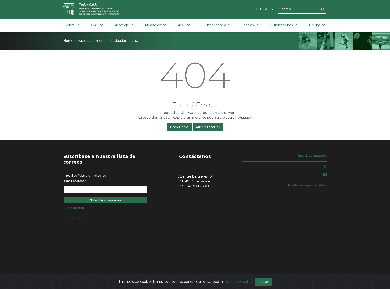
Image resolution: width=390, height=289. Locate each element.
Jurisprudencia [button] (214, 25)
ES (271, 9)
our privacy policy (238, 282)
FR (265, 9)
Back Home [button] (179, 127)
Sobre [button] (70, 25)
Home (68, 41)
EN (258, 9)
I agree (263, 282)
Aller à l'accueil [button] (208, 127)
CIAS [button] (95, 25)
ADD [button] (181, 25)
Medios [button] (248, 25)
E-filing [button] (315, 25)
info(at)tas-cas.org (310, 156)
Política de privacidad (307, 185)
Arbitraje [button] (122, 25)
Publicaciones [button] (281, 25)
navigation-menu (92, 41)
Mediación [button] (153, 25)
